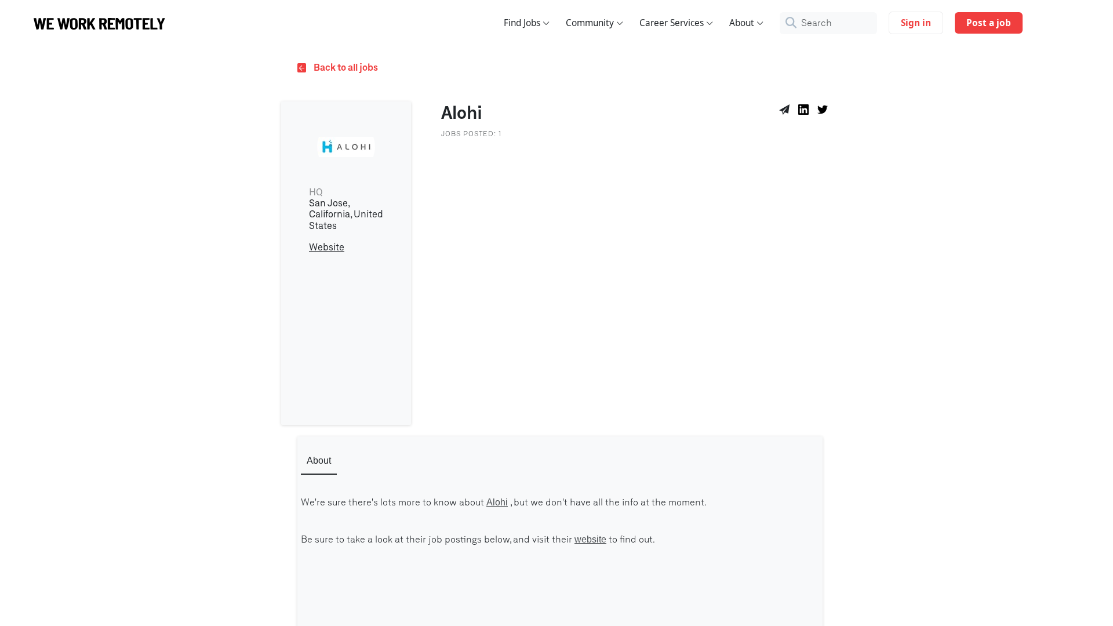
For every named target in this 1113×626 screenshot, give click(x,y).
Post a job (988, 23)
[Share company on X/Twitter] (824, 111)
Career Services (671, 23)
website (590, 539)
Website (326, 247)
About (741, 23)
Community (590, 23)
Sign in (916, 23)
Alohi (497, 502)
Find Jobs (522, 23)
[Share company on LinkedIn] (805, 111)
